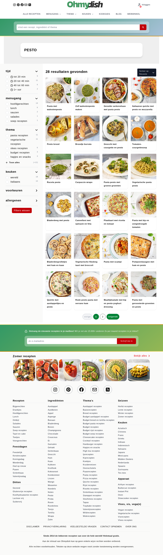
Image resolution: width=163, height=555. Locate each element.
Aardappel (53, 406)
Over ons (131, 527)
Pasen (16, 470)
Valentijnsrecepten (92, 509)
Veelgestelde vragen (83, 527)
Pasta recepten (90, 475)
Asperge (52, 417)
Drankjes (17, 410)
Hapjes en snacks (91, 448)
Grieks (121, 439)
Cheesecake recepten (93, 437)
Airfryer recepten (126, 485)
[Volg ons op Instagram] (14, 4)
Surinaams (123, 470)
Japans (121, 452)
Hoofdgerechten (20, 413)
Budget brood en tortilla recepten (98, 420)
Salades (17, 424)
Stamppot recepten (92, 495)
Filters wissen (22, 210)
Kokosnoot (53, 472)
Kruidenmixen (89, 465)
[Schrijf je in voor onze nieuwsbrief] (26, 4)
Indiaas (121, 442)
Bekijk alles (141, 355)
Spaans (121, 466)
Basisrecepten (90, 410)
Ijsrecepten (88, 454)
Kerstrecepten (19, 456)
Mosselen (52, 485)
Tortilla (51, 513)
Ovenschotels (89, 468)
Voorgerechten (20, 441)
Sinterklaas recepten (93, 492)
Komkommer (54, 475)
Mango (51, 482)
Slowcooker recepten (128, 498)
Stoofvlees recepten (92, 499)
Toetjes (16, 437)
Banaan (51, 420)
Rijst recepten (89, 485)
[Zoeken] (143, 27)
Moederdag (18, 463)
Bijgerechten (19, 406)
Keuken (86, 14)
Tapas (86, 502)
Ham (50, 458)
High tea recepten (91, 451)
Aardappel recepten (92, 406)
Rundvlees (53, 506)
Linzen (51, 478)
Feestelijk (17, 452)
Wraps (51, 516)
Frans (121, 435)
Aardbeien (53, 410)
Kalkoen (52, 465)
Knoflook (52, 468)
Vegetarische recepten (128, 513)
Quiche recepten (91, 482)
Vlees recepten (125, 520)
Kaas (50, 461)
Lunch (16, 417)
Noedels (52, 489)
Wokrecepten (89, 516)
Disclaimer (32, 527)
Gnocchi (52, 454)
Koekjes (87, 461)
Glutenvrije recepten (22, 491)
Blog (119, 14)
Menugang (52, 14)
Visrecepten (123, 517)
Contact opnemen (111, 527)
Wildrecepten (89, 513)
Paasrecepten (89, 472)
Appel (50, 413)
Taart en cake (19, 434)
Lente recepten (125, 410)
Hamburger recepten (93, 444)
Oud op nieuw (19, 466)
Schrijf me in (127, 341)
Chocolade (53, 434)
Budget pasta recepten (94, 424)
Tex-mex (122, 473)
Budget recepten (91, 427)
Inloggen (146, 5)
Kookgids (104, 14)
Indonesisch (124, 445)
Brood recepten (90, 413)
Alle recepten (31, 14)
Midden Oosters (125, 459)
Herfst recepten (125, 406)
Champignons (54, 430)
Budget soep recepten (93, 434)
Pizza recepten (90, 478)
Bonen (51, 427)
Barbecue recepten (127, 488)
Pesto (50, 495)
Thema (70, 14)
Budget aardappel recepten (96, 417)
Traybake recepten (92, 506)
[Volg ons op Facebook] (22, 4)
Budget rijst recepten (93, 430)
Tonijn (51, 509)
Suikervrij (17, 502)
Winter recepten (125, 413)
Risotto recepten (91, 489)
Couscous (52, 437)
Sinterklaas (18, 473)
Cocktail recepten (91, 441)
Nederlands (123, 463)
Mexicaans (123, 456)
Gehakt (51, 448)
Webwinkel (133, 14)
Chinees (122, 432)
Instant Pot (123, 491)
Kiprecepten (89, 458)
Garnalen (52, 444)
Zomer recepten (125, 417)
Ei (49, 441)
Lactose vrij (18, 498)
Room (50, 502)
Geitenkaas (53, 451)
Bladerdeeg (53, 424)
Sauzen (16, 427)
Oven (120, 495)
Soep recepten (20, 430)
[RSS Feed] (29, 4)
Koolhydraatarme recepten (25, 495)
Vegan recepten (125, 510)
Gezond (16, 488)
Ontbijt (16, 420)
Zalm (50, 520)
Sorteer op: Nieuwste (144, 72)
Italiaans (122, 449)
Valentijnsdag (19, 476)
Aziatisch (122, 428)
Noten (51, 492)
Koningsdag (18, 459)
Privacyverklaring (54, 527)
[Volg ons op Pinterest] (18, 4)
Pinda (50, 499)
